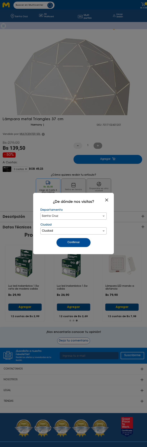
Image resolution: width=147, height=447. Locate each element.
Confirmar (73, 242)
